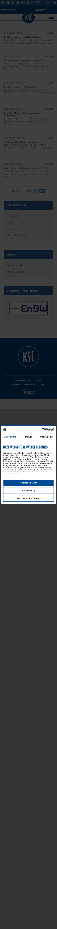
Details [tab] (28, 437)
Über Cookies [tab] (46, 437)
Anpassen (27, 490)
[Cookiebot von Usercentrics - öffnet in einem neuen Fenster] (42, 429)
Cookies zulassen (28, 483)
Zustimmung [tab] (10, 437)
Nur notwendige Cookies (29, 498)
